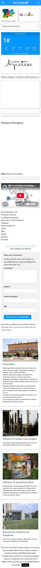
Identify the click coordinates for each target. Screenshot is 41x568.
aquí (14, 561)
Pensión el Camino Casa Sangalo (20, 438)
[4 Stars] (27, 246)
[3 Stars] (20, 246)
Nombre (7, 287)
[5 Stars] (33, 246)
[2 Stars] (14, 246)
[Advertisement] (17, 94)
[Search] (38, 3)
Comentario (8, 268)
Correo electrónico (11, 296)
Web (5, 306)
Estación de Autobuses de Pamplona (16, 533)
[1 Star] (8, 246)
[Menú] (3, 2)
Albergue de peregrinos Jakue (18, 482)
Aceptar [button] (25, 565)
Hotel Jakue (9, 364)
